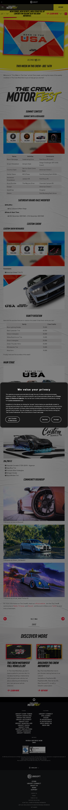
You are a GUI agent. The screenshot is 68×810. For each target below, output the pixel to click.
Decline (45, 419)
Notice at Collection (18, 398)
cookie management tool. (15, 400)
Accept (56, 419)
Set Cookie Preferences (12, 419)
